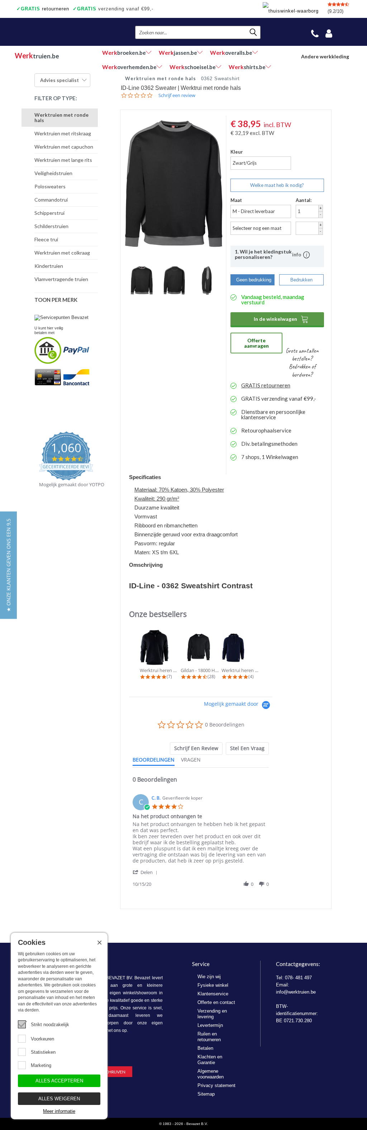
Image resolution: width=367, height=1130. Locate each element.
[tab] (196, 748)
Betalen (205, 1048)
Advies (59, 80)
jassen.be (178, 52)
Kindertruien (48, 266)
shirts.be (247, 66)
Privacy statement (216, 1085)
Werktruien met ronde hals (61, 117)
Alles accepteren (59, 1080)
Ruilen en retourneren (209, 1036)
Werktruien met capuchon (63, 147)
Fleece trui (46, 239)
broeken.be (124, 52)
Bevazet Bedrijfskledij (59, 32)
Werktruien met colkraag (62, 253)
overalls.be (231, 52)
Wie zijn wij (209, 976)
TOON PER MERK (55, 299)
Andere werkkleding (325, 56)
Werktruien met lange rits (63, 160)
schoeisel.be (193, 66)
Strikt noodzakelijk (50, 1024)
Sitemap (206, 1094)
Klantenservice (212, 993)
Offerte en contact (216, 1002)
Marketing (41, 1065)
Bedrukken (301, 279)
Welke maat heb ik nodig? (277, 185)
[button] (146, 872)
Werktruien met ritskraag (62, 133)
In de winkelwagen (281, 319)
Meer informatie (59, 1111)
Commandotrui (51, 200)
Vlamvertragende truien (61, 279)
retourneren (42, 8)
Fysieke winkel (212, 985)
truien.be (37, 55)
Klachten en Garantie (209, 1059)
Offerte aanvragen (256, 343)
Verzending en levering (212, 1013)
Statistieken (43, 1052)
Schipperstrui (49, 213)
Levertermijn (210, 1025)
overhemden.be (129, 66)
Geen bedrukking (253, 279)
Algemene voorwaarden (210, 1074)
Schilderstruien (51, 226)
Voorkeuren (42, 1039)
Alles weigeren (59, 1098)
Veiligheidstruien (53, 173)
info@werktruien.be (296, 992)
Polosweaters (50, 186)
